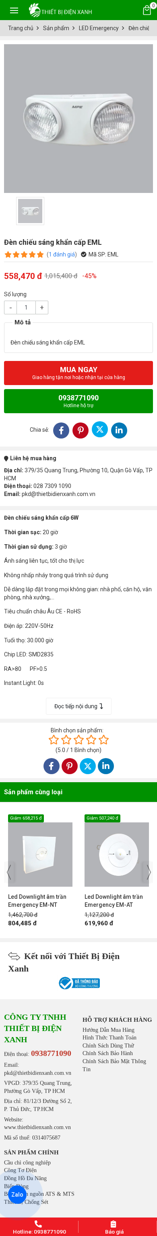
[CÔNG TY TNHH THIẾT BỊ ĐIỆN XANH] (60, 10)
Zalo (17, 1195)
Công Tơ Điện (20, 1170)
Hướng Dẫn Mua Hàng (108, 1030)
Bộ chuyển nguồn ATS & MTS (39, 1194)
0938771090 (78, 401)
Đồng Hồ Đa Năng (25, 1178)
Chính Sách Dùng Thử (108, 1046)
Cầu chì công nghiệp (27, 1163)
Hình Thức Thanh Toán (109, 1038)
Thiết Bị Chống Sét (26, 1202)
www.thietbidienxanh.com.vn (37, 1127)
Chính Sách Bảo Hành (108, 1053)
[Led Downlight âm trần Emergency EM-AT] (94, 850)
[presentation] (9, 872)
